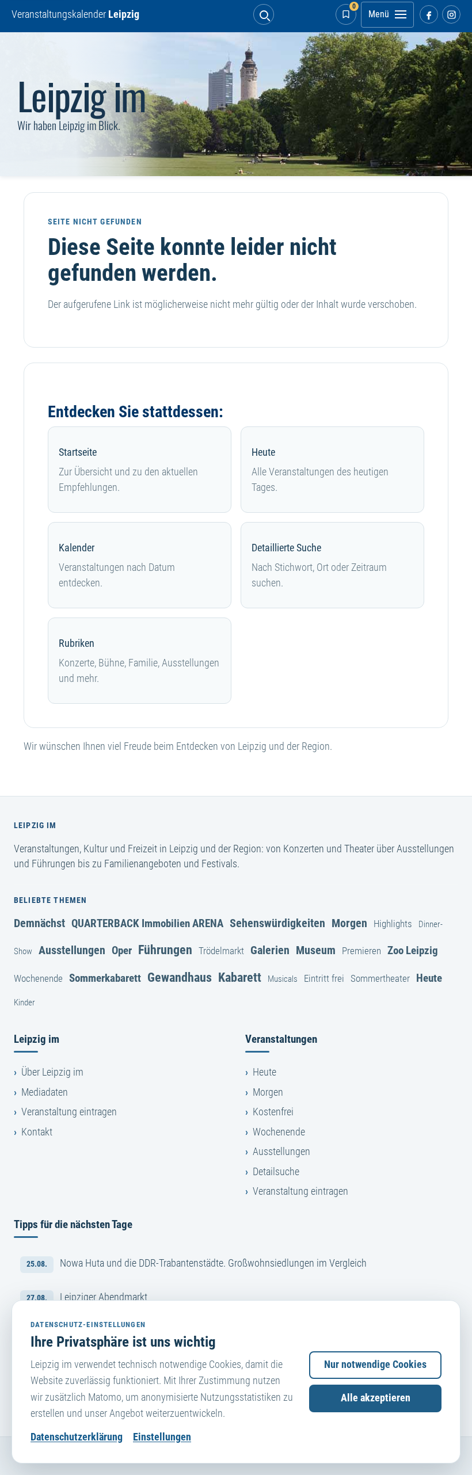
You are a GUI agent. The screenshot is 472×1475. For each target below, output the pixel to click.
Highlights (393, 923)
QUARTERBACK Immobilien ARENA (147, 923)
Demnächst (39, 923)
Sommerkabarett (105, 978)
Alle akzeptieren (375, 1398)
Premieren (361, 950)
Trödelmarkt (221, 950)
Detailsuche (276, 1171)
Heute (429, 978)
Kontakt (36, 1132)
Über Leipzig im (52, 1072)
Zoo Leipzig (412, 950)
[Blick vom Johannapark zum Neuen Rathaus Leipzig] (236, 104)
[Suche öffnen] (263, 14)
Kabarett (239, 977)
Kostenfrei (273, 1112)
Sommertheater (380, 978)
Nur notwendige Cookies (375, 1364)
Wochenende (38, 978)
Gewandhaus (179, 977)
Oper (122, 950)
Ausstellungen (72, 950)
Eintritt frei (324, 978)
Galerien (270, 950)
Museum (316, 950)
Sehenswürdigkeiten (277, 923)
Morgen (349, 923)
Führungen (165, 949)
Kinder (24, 1002)
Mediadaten (44, 1092)
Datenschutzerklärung (77, 1437)
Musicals (283, 979)
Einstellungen (162, 1437)
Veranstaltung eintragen (69, 1112)
